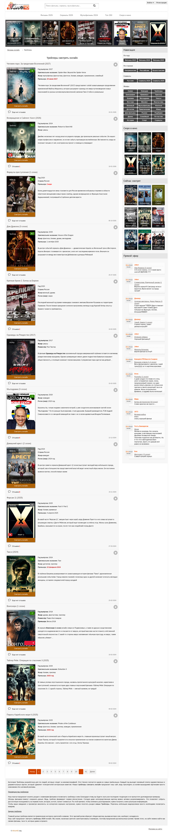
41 (86, 772)
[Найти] (96, 7)
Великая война (140, 414)
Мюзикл (144, 102)
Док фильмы (130, 113)
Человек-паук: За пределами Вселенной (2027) (29, 63)
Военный (130, 106)
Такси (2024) (12, 552)
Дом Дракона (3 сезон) (17, 226)
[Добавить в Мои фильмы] (116, 64)
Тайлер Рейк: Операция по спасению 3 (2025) (28, 660)
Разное (144, 113)
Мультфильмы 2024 (89, 15)
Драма (130, 117)
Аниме (130, 91)
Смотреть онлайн (21, 106)
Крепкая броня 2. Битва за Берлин (23, 280)
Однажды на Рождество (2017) (21, 335)
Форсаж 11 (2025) (15, 497)
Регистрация (161, 3)
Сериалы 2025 (66, 15)
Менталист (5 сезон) (142, 454)
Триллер (158, 95)
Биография (130, 95)
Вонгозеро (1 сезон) (16, 606)
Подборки (158, 113)
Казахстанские (158, 70)
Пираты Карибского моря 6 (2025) (22, 714)
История (130, 120)
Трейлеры (158, 91)
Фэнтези (158, 106)
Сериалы (158, 120)
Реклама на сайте (155, 829)
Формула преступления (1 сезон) (22, 172)
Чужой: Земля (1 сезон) (143, 322)
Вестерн (130, 102)
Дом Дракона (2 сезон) (143, 268)
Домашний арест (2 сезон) (19, 443)
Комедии (144, 91)
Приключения (144, 109)
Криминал (144, 95)
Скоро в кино (125, 15)
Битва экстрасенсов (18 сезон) (146, 402)
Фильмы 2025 (47, 15)
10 (76, 772)
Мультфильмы (144, 106)
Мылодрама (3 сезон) (17, 389)
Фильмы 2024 (144, 60)
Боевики (130, 98)
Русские (130, 81)
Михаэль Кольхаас (141, 350)
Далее (92, 772)
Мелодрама (144, 98)
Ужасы (158, 98)
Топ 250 (108, 15)
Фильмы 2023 (130, 60)
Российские (144, 70)
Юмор (158, 109)
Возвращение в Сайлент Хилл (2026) (24, 118)
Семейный (144, 117)
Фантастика (158, 102)
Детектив (130, 109)
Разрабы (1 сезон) (141, 377)
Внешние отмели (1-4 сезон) (145, 362)
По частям (158, 117)
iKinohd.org (21, 6)
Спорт (144, 120)
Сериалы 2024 (144, 81)
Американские (130, 70)
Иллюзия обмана (141, 337)
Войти (150, 3)
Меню (136, 429)
